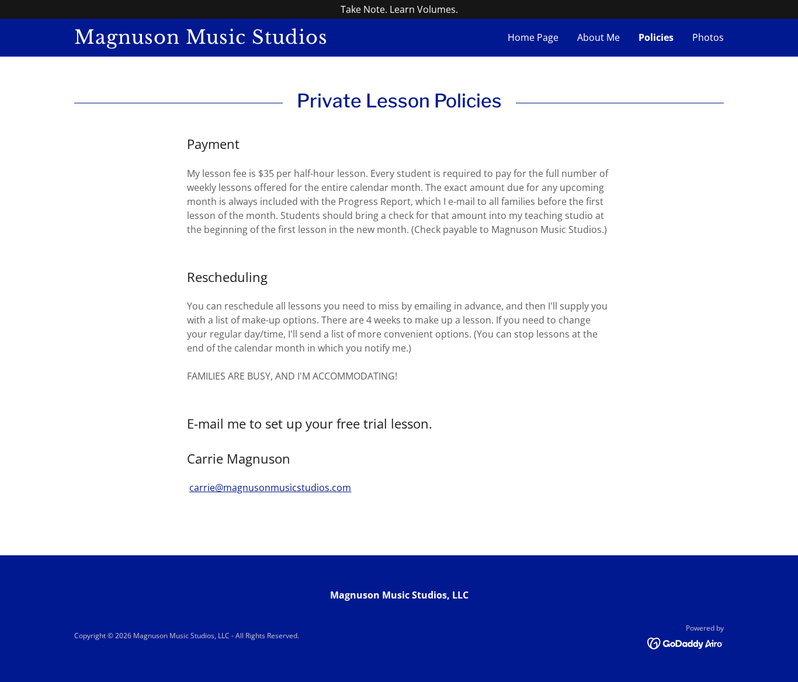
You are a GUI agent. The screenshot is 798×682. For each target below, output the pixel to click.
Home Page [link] (533, 37)
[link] (236, 40)
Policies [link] (656, 37)
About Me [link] (598, 37)
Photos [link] (708, 37)
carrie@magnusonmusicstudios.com (270, 487)
